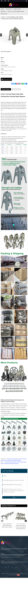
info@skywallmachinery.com (7, 563)
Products (9, 9)
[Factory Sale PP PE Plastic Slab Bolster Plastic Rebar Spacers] (7, 515)
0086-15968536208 (5, 549)
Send (14, 497)
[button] (27, 34)
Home (2, 9)
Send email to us (7, 79)
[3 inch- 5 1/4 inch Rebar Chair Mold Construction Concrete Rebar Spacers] (14, 35)
